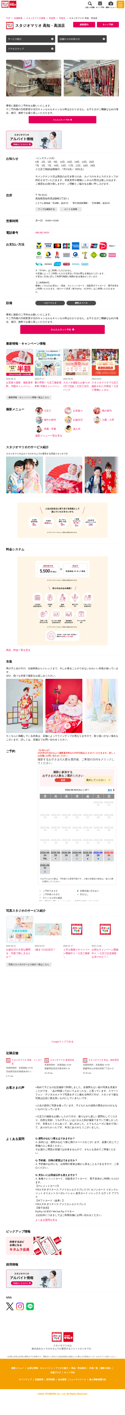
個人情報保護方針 (97, 1379)
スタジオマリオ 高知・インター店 (27, 1062)
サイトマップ (25, 1379)
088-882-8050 (42, 232)
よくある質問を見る (46, 1220)
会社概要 (62, 1379)
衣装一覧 (93, 1367)
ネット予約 (108, 24)
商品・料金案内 (78, 1367)
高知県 (52, 18)
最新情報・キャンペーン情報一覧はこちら (29, 397)
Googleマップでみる (62, 1041)
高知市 (62, 18)
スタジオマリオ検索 (35, 18)
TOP (8, 18)
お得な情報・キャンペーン (40, 1367)
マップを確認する (46, 209)
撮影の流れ (105, 1367)
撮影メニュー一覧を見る (48, 435)
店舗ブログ (55, 1372)
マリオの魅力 (61, 1367)
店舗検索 (18, 18)
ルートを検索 (70, 209)
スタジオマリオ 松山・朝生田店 (103, 1060)
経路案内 (84, 24)
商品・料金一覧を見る (18, 650)
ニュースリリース (77, 1379)
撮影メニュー (17, 1367)
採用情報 (50, 1379)
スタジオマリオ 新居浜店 (62, 1060)
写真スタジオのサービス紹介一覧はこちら (29, 964)
